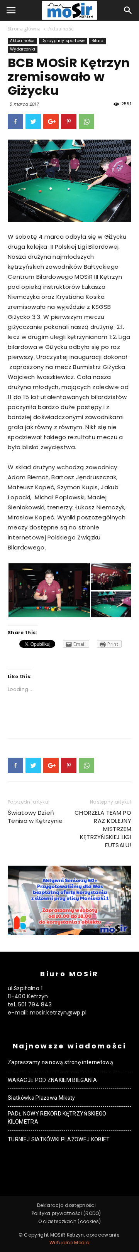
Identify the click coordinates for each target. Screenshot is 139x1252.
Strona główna (24, 28)
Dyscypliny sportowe (63, 41)
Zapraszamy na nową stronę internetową (60, 1062)
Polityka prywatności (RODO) (66, 1213)
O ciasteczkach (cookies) (69, 1221)
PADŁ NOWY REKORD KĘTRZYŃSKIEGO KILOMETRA (57, 1117)
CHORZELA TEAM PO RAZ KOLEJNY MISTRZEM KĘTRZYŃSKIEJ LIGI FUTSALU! (103, 829)
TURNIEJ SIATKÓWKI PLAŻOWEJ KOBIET (59, 1139)
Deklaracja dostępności (66, 1205)
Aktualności (61, 28)
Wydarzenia (22, 49)
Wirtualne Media (69, 1242)
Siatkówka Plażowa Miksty (41, 1098)
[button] (128, 10)
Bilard (98, 41)
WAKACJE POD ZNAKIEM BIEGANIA (52, 1080)
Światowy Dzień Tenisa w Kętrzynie (35, 817)
